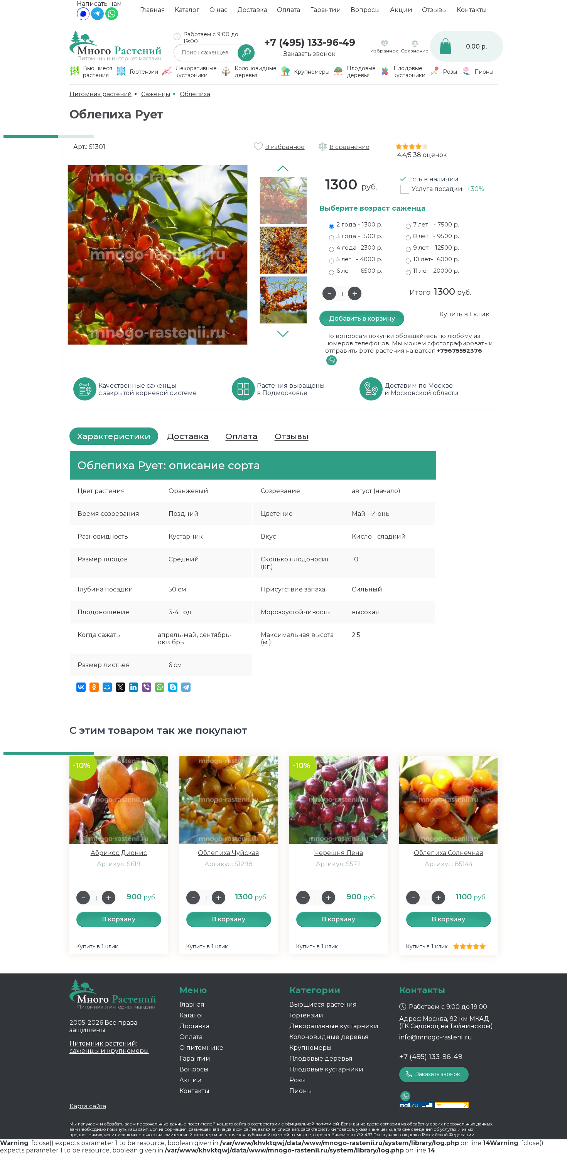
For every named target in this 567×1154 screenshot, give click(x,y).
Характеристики (113, 436)
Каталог (187, 10)
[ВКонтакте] (81, 687)
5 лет (359, 259)
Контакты (472, 10)
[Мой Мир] (107, 687)
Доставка (252, 10)
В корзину (118, 919)
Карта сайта (87, 1106)
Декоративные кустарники (333, 1026)
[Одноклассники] (94, 687)
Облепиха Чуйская (228, 853)
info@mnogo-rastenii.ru (435, 1037)
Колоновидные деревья (329, 1037)
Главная (152, 10)
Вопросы (365, 10)
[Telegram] (97, 18)
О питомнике (201, 1047)
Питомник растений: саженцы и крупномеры (109, 1047)
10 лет (436, 259)
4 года (359, 247)
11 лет (436, 270)
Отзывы (434, 10)
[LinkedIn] (133, 687)
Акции (401, 10)
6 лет (359, 270)
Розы (297, 1080)
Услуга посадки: (448, 189)
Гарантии (325, 10)
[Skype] (172, 687)
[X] (120, 687)
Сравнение (415, 51)
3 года (359, 236)
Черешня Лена (338, 853)
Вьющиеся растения (323, 1004)
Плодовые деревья (321, 1058)
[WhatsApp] (111, 18)
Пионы (300, 1091)
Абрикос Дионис (119, 853)
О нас (218, 10)
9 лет (436, 247)
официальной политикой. (312, 1124)
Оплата (288, 10)
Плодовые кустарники (326, 1069)
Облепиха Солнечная (448, 853)
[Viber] (146, 687)
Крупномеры (310, 1047)
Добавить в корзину (362, 318)
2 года (359, 224)
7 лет (436, 224)
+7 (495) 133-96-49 (309, 42)
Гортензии (306, 1015)
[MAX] (83, 18)
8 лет (436, 236)
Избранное (384, 51)
